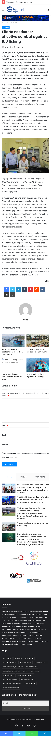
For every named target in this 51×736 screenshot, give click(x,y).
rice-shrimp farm (25, 662)
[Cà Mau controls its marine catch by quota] (37, 340)
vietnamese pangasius (24, 675)
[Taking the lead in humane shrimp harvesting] (8, 526)
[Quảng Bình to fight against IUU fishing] (37, 365)
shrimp (25, 671)
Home (5, 22)
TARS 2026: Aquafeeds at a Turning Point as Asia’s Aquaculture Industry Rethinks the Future (33, 500)
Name (5, 426)
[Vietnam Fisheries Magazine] (16, 9)
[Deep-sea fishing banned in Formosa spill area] (13, 365)
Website (5, 444)
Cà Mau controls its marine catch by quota (36, 350)
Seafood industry (40, 662)
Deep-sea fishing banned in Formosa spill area (13, 376)
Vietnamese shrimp (27, 679)
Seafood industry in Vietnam (13, 667)
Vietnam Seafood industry (12, 683)
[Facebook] (6, 289)
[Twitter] (12, 289)
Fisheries (13, 22)
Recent (9, 477)
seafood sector (31, 667)
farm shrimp (7, 658)
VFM (6, 47)
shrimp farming (8, 675)
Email (5, 435)
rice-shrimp (29, 658)
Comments (40, 477)
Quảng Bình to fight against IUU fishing (35, 375)
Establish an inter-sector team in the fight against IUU (13, 351)
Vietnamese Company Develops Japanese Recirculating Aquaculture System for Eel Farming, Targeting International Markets (32, 513)
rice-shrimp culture (9, 662)
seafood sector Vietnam (11, 671)
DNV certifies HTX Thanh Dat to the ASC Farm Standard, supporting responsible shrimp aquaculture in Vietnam (33, 489)
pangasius (18, 658)
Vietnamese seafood (10, 679)
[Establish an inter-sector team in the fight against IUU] (13, 340)
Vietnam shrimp (30, 683)
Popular (23, 477)
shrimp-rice (35, 671)
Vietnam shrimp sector (11, 688)
